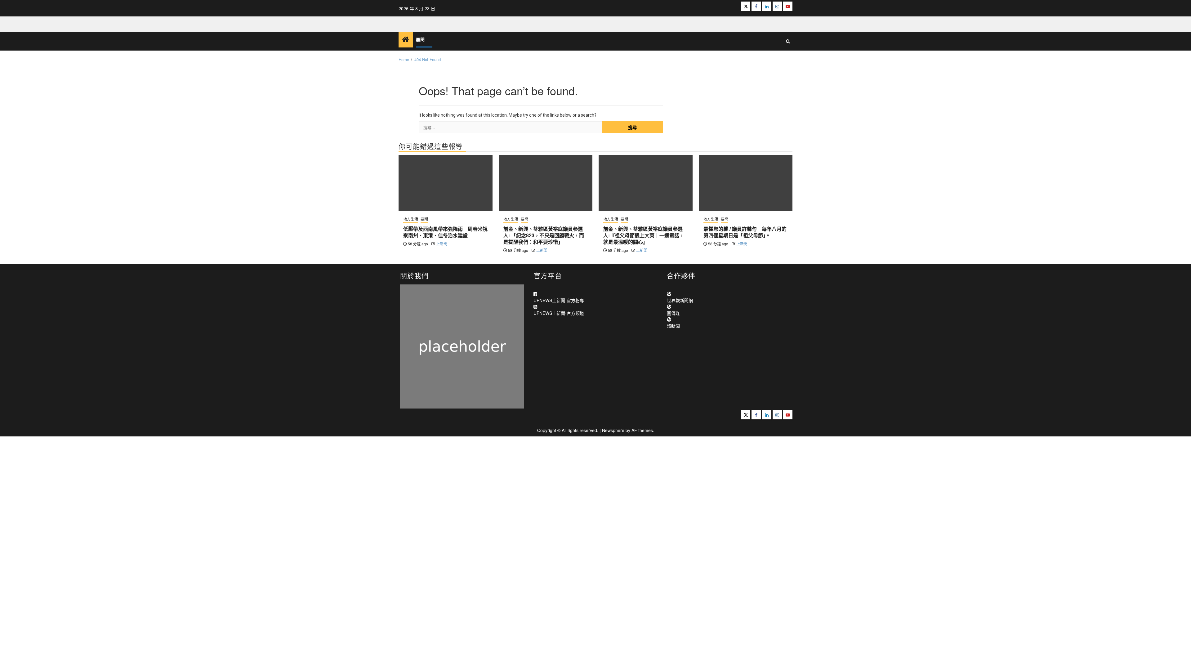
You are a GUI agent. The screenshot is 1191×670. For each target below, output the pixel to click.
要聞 (420, 39)
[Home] (405, 39)
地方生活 (410, 218)
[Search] (788, 41)
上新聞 (441, 243)
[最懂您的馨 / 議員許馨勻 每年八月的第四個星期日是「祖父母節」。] (746, 183)
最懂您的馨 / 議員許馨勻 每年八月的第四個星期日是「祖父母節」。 (745, 232)
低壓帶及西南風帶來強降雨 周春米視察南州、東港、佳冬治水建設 (445, 232)
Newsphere (613, 430)
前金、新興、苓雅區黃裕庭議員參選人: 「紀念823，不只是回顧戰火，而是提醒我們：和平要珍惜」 (543, 235)
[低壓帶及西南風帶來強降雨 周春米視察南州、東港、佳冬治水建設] (446, 183)
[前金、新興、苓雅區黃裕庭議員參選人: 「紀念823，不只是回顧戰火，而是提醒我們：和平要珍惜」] (546, 183)
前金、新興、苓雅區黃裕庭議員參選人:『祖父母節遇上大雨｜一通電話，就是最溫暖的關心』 (643, 235)
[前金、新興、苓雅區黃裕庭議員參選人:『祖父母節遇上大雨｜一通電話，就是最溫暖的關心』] (646, 183)
